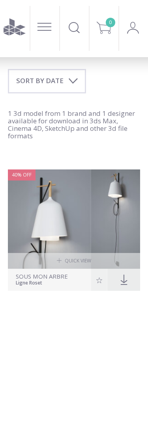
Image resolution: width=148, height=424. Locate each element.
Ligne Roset (29, 283)
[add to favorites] (99, 280)
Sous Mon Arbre (42, 276)
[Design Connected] (15, 28)
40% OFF (22, 174)
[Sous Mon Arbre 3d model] (74, 218)
